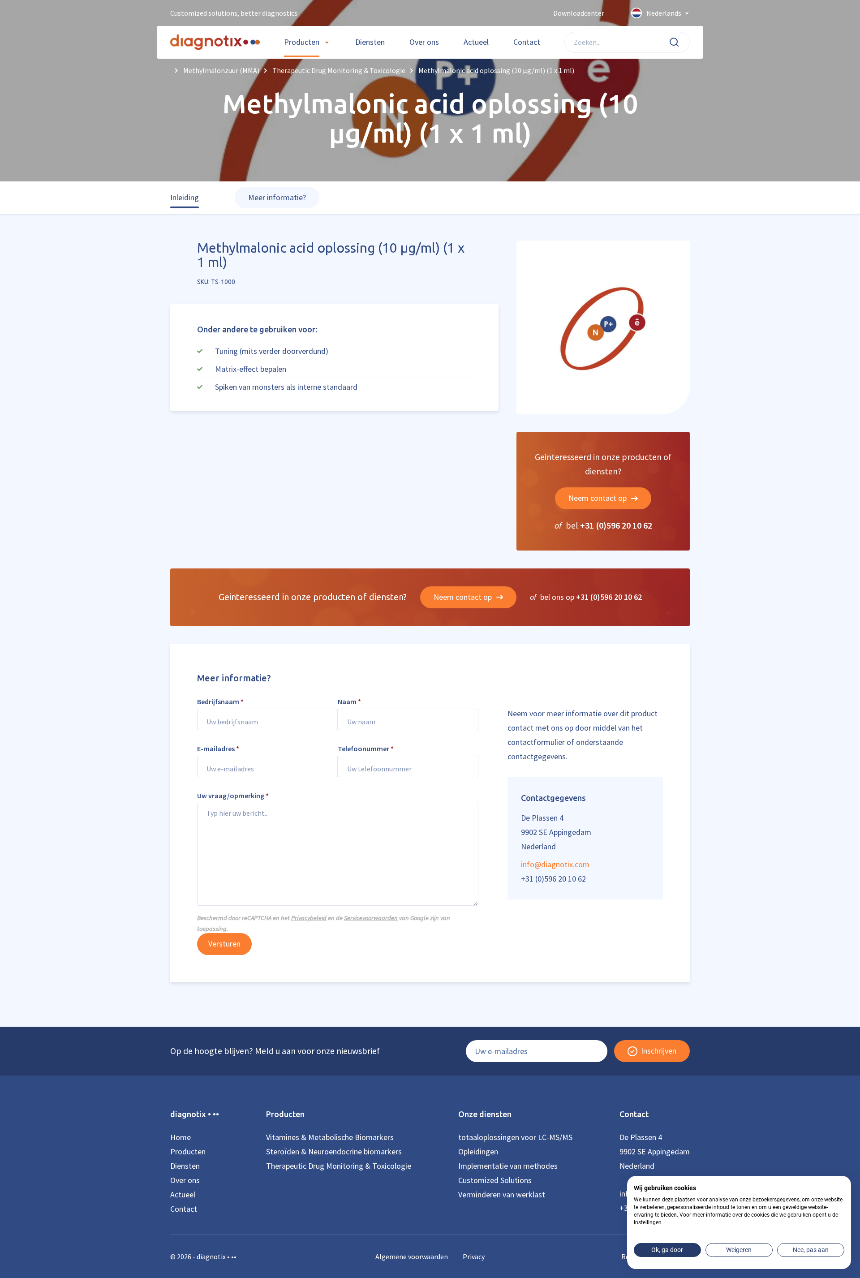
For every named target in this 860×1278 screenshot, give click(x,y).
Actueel (476, 42)
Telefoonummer (366, 748)
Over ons (424, 42)
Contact (526, 42)
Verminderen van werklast (501, 1194)
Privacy (474, 1256)
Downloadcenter (578, 13)
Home (180, 1137)
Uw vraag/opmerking (233, 795)
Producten (301, 42)
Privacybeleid (309, 918)
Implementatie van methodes (508, 1166)
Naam (349, 701)
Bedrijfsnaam (220, 701)
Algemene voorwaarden (411, 1256)
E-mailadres (218, 748)
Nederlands (663, 13)
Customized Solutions (495, 1180)
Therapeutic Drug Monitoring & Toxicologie (338, 1166)
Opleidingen (478, 1151)
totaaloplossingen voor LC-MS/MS (515, 1137)
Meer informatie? (277, 197)
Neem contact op (598, 498)
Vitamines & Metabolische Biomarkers (330, 1137)
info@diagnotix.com (555, 864)
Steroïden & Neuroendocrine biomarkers (334, 1151)
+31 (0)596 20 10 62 (616, 525)
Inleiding (184, 197)
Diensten (370, 42)
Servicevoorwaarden (371, 918)
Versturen (224, 943)
